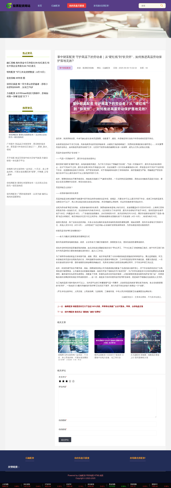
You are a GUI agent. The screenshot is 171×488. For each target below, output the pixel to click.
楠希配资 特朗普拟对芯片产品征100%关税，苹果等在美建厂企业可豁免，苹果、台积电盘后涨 (104, 306)
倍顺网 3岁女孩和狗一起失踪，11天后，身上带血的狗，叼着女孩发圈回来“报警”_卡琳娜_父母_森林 (27, 171)
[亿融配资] (18, 5)
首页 (40, 5)
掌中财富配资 (65, 67)
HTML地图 (98, 475)
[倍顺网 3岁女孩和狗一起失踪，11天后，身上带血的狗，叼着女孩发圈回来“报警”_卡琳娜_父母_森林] (73, 341)
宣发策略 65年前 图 (16, 77)
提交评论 (65, 439)
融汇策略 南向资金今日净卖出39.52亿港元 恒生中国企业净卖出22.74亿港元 (28, 64)
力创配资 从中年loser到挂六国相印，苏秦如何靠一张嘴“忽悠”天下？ (27, 95)
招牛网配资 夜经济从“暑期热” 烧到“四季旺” (83, 311)
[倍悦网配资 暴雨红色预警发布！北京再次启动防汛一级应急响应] (28, 123)
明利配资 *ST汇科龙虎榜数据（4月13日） (26, 71)
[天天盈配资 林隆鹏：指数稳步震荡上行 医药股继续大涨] (146, 341)
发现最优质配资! (101, 5)
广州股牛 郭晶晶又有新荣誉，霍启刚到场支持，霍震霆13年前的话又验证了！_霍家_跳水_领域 (27, 146)
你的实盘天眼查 (76, 5)
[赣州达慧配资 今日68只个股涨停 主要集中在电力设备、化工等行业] (109, 341)
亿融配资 (55, 5)
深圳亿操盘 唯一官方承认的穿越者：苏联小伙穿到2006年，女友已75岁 (27, 85)
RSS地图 (90, 475)
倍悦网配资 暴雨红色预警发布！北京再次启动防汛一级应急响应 (28, 135)
